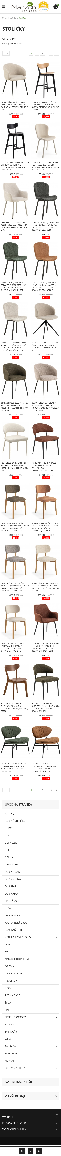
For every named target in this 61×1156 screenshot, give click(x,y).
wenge (9, 1039)
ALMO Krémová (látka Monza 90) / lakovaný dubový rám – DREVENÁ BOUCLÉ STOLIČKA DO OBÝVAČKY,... (45, 587)
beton (9, 828)
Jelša (8, 908)
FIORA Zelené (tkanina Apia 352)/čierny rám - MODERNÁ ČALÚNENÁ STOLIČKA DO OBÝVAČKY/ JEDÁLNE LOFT (13, 286)
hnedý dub (12, 901)
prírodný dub (13, 973)
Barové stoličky (15, 821)
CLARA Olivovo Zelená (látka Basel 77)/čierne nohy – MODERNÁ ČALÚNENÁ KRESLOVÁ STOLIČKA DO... (15, 407)
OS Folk (9, 966)
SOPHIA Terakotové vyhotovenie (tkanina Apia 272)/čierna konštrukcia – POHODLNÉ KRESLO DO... (44, 767)
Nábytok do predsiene (19, 959)
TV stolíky (11, 1031)
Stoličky (10, 1024)
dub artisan (12, 871)
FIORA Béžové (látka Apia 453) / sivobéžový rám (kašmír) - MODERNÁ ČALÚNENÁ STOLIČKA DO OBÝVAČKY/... (45, 166)
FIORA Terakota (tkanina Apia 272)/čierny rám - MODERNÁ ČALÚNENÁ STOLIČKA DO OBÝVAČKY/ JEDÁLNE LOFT (45, 286)
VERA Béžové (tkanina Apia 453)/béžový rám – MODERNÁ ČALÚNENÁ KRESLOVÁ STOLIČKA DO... (14, 226)
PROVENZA (11, 980)
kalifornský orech (16, 922)
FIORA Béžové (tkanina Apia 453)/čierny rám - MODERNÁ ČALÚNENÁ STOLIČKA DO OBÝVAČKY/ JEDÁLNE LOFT (13, 346)
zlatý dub (11, 1053)
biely (8, 835)
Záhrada (10, 1046)
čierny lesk (12, 864)
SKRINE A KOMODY (15, 1017)
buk (7, 850)
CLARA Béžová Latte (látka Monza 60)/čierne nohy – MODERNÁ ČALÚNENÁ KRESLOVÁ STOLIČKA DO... (45, 407)
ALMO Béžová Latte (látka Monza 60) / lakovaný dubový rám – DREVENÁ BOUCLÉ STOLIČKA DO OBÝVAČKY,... (15, 587)
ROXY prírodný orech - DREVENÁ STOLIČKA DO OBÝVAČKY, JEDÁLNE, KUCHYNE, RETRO (14, 707)
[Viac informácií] (30, 117)
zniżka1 (9, 1060)
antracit (10, 813)
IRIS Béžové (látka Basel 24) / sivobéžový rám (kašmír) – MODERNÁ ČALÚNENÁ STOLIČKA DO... (14, 467)
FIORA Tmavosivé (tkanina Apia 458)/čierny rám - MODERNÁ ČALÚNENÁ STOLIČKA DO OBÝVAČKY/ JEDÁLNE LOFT (46, 226)
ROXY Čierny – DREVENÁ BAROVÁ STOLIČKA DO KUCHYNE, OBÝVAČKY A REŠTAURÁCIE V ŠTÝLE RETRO (15, 166)
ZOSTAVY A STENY (15, 1068)
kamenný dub (13, 930)
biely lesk (11, 842)
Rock (8, 988)
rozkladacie (12, 995)
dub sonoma (13, 879)
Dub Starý (11, 886)
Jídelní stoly (12, 915)
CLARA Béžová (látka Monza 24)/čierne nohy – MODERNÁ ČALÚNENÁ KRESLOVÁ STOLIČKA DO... (14, 106)
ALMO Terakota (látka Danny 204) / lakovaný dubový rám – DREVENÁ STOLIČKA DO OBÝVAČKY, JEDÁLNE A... (45, 527)
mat (7, 951)
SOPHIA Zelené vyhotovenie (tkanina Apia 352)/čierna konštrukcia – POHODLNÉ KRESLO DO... (14, 767)
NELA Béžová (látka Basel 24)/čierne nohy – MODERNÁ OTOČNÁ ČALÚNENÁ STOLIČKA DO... (45, 346)
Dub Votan (11, 893)
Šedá (8, 1002)
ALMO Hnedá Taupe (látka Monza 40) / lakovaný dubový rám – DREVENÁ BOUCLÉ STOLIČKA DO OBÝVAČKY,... (15, 527)
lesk (7, 944)
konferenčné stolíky (18, 937)
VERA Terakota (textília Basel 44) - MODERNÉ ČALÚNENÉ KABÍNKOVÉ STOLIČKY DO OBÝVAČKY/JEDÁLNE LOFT (45, 647)
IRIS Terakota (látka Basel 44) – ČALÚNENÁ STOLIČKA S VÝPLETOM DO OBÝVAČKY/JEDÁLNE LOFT (45, 467)
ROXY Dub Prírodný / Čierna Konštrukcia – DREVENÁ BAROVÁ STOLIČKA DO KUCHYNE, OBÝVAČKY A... (45, 106)
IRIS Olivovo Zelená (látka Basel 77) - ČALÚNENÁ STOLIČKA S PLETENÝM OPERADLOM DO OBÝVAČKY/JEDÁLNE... (46, 707)
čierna (9, 857)
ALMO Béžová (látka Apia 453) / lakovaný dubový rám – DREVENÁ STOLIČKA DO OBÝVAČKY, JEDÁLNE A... (15, 647)
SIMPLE (9, 1010)
